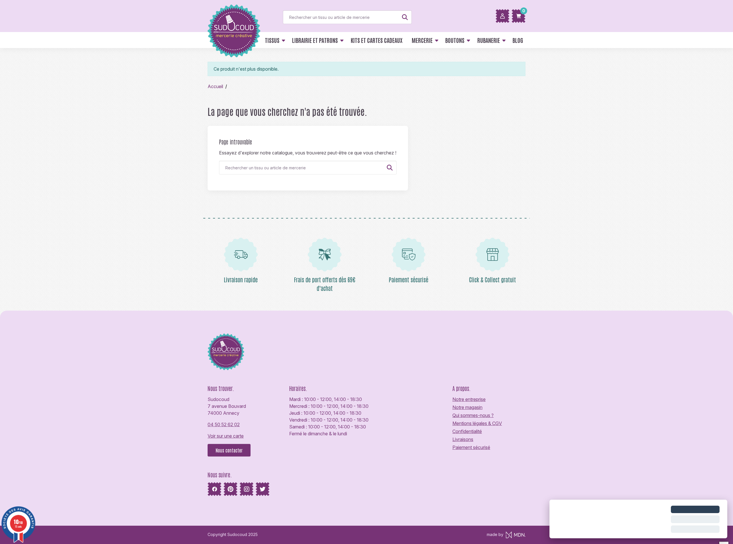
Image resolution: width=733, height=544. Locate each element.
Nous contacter (229, 450)
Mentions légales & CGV (477, 423)
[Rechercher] (405, 17)
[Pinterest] (230, 489)
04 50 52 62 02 (224, 424)
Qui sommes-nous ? (473, 415)
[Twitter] (262, 489)
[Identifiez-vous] (502, 16)
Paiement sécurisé (471, 447)
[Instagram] (246, 489)
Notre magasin (467, 407)
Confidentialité (467, 431)
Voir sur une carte (226, 436)
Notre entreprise (469, 399)
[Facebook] (214, 489)
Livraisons (462, 439)
